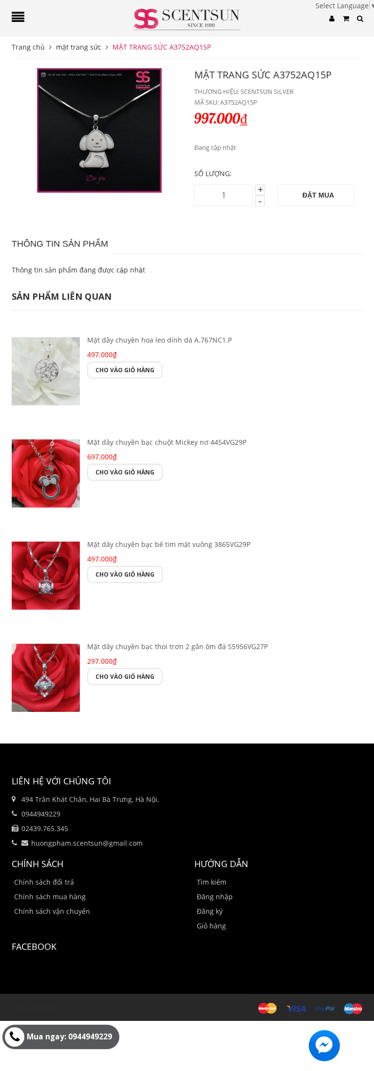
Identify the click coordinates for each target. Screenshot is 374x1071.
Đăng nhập (215, 896)
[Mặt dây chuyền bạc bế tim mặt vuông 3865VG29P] (46, 574)
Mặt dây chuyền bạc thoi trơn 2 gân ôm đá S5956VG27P (177, 646)
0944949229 (40, 813)
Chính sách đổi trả (44, 882)
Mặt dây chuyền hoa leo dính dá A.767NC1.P (159, 340)
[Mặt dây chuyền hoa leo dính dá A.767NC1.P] (46, 370)
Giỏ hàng (211, 925)
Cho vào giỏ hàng (124, 370)
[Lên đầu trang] (354, 1039)
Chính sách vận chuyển (52, 911)
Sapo (67, 1007)
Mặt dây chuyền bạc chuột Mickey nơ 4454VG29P (166, 442)
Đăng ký (210, 911)
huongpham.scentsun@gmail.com (87, 843)
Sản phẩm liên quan (62, 296)
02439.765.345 (44, 828)
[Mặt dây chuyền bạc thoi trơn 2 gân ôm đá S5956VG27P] (46, 676)
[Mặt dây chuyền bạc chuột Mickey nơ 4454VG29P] (46, 472)
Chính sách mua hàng (50, 896)
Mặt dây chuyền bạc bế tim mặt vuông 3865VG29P (168, 544)
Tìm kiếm (211, 882)
